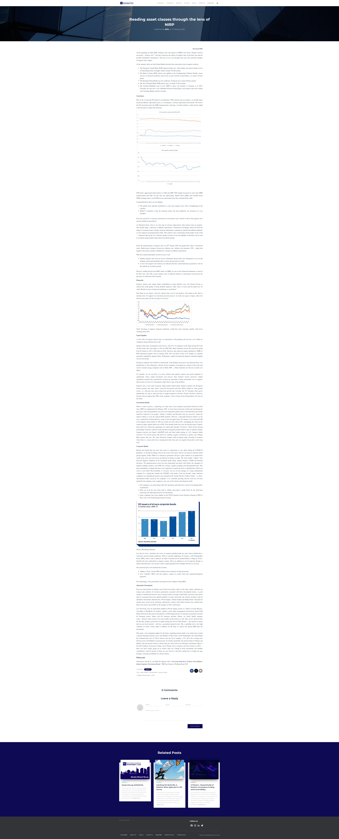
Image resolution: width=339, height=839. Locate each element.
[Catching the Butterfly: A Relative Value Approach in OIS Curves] (169, 769)
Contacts (202, 3)
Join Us (194, 3)
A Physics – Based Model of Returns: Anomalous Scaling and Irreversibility (202, 787)
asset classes (144, 672)
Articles (160, 3)
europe (160, 672)
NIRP (153, 675)
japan (165, 672)
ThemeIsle (216, 835)
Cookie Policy (181, 835)
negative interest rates (143, 675)
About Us (179, 3)
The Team (169, 3)
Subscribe (210, 3)
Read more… (137, 798)
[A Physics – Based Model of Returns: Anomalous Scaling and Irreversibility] (203, 769)
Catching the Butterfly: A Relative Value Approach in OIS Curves (169, 787)
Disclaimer (124, 835)
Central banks (153, 672)
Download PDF (198, 49)
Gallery (186, 3)
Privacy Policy (169, 835)
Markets (147, 669)
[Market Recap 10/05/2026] (135, 769)
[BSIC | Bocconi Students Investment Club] (127, 3)
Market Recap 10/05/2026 (132, 785)
